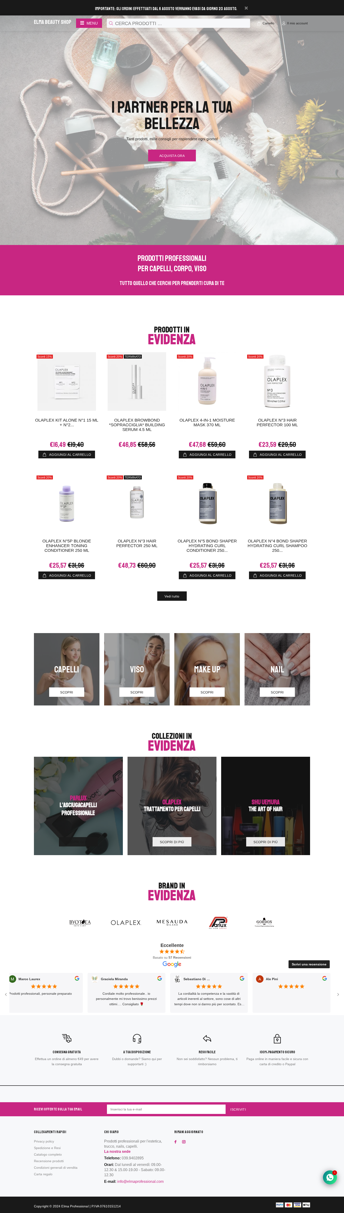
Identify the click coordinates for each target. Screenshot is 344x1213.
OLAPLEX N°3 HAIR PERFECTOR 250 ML (136, 543)
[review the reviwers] (37, 979)
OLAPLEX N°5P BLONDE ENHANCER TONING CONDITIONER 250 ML (66, 546)
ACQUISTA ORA (172, 156)
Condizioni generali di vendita (55, 1167)
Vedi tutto (172, 596)
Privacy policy (44, 1141)
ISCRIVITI (238, 1109)
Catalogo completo (48, 1154)
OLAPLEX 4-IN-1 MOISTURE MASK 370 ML (207, 422)
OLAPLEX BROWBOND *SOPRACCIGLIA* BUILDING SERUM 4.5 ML (137, 425)
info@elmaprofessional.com (140, 1181)
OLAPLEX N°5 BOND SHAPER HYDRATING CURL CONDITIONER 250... (207, 546)
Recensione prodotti (49, 1161)
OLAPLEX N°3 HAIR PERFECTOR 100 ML (277, 422)
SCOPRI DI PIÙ (78, 842)
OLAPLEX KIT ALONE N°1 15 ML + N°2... (66, 422)
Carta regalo (43, 1174)
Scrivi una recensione (309, 964)
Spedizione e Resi (47, 1148)
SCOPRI (66, 692)
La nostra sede (117, 1152)
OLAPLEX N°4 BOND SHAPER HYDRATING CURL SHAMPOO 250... (277, 546)
